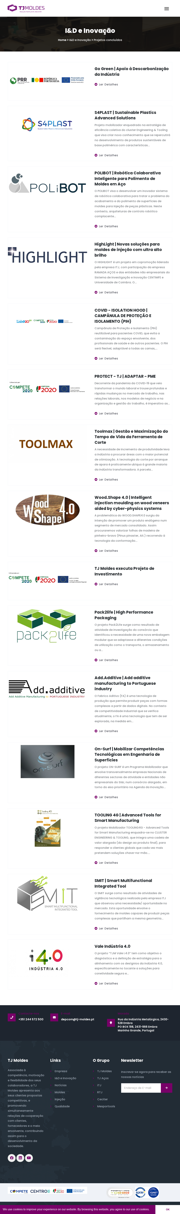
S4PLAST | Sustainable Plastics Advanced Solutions (125, 115)
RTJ (99, 1092)
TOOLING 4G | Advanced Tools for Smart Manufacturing (128, 817)
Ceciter (102, 1099)
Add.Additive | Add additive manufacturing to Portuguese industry (125, 683)
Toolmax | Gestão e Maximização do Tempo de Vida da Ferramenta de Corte (131, 437)
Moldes (60, 1092)
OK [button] (168, 1209)
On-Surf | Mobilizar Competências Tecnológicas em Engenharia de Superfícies (129, 754)
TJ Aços (103, 1078)
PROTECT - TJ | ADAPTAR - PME (125, 376)
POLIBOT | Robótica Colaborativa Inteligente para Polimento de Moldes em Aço (128, 178)
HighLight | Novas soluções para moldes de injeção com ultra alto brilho (128, 249)
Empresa (61, 1071)
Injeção (60, 1099)
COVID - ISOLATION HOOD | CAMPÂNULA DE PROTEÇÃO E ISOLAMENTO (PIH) (123, 315)
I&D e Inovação (65, 1078)
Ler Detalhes (108, 84)
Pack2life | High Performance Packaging (124, 614)
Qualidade (62, 1106)
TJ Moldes (104, 1071)
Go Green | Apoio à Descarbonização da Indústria (132, 71)
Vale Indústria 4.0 (112, 946)
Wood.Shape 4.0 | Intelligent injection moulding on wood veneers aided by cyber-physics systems (132, 503)
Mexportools (106, 1106)
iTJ (99, 1085)
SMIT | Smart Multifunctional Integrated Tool (123, 883)
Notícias (61, 1085)
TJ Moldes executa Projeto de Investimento (124, 571)
